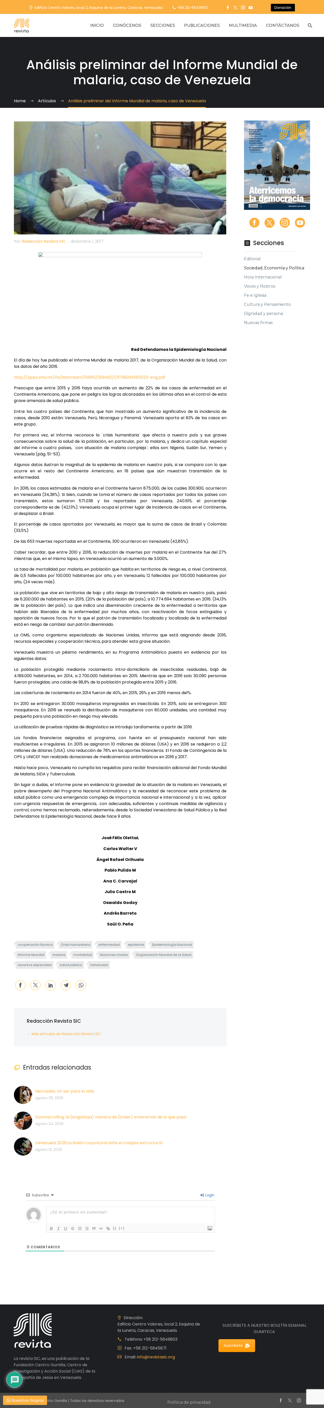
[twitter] (270, 223)
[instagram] (285, 223)
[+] (122, 1228)
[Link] (108, 1228)
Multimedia (243, 25)
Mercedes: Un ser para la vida (64, 1091)
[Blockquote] (93, 1228)
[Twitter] (235, 8)
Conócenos (127, 25)
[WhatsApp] (81, 985)
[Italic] (58, 1228)
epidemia (136, 944)
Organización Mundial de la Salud (163, 954)
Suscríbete (233, 1345)
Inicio (97, 25)
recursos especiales (35, 964)
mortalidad (82, 954)
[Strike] (72, 1228)
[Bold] (51, 1228)
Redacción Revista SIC (44, 241)
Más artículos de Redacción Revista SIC (66, 1033)
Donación (282, 7)
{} (114, 1228)
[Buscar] (309, 25)
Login (209, 1195)
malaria (58, 954)
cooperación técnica (35, 944)
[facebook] (254, 223)
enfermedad (109, 944)
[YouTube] (250, 8)
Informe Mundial (31, 954)
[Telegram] (66, 985)
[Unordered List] (86, 1228)
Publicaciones (202, 25)
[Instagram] (243, 8)
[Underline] (65, 1228)
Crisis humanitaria (75, 944)
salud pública (71, 964)
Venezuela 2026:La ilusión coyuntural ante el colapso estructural (98, 1143)
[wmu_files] (210, 1228)
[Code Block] (101, 1228)
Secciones (162, 25)
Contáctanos (282, 25)
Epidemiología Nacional (172, 944)
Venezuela (99, 964)
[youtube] (300, 223)
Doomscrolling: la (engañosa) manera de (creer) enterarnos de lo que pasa (110, 1117)
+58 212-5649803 (192, 7)
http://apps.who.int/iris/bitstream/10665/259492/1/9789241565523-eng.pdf (89, 377)
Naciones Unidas (114, 954)
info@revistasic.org (156, 1357)
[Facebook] (228, 8)
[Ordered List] (79, 1228)
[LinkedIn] (51, 985)
